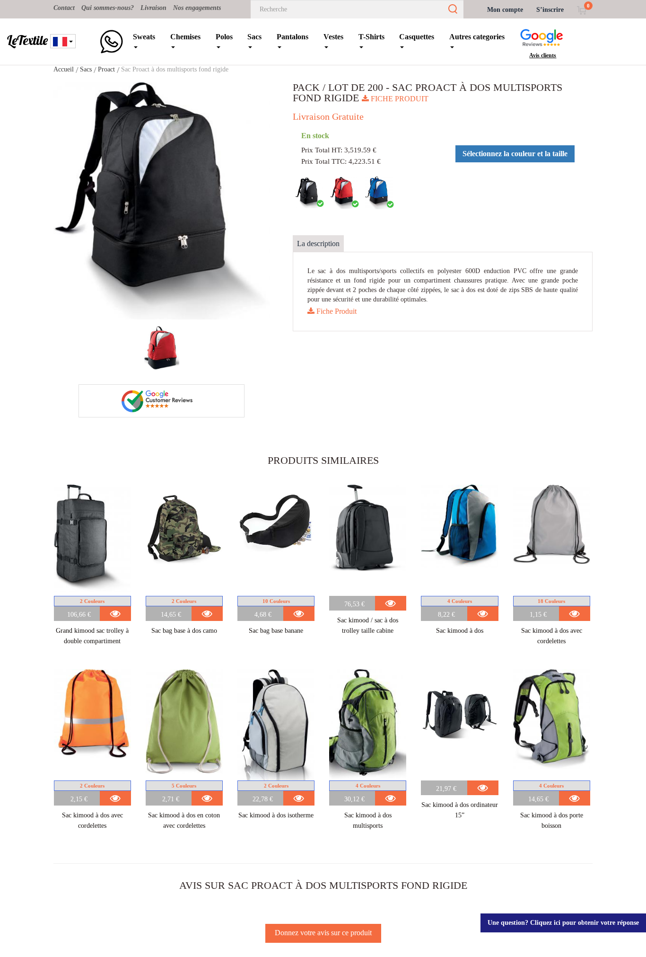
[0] (581, 9)
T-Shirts (371, 37)
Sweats (144, 37)
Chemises (185, 37)
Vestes (333, 37)
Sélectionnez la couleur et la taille (515, 154)
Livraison (153, 7)
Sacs (254, 37)
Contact (64, 7)
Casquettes (416, 37)
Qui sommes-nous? (107, 7)
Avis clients (542, 55)
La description (318, 243)
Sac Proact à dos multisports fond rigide (174, 69)
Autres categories (477, 37)
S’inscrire (550, 9)
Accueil (63, 69)
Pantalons (292, 37)
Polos (224, 37)
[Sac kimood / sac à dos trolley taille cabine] (367, 540)
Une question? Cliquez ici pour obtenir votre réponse (563, 922)
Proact (106, 69)
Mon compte (505, 9)
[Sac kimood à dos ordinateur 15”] (459, 724)
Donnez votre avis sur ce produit (323, 933)
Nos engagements (197, 7)
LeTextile (27, 40)
